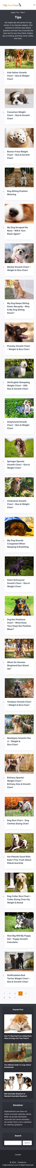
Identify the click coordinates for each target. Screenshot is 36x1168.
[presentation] (19, 59)
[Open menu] (34, 4)
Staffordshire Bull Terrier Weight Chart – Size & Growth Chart (18, 978)
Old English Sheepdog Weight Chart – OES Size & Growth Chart (18, 385)
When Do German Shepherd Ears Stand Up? (18, 665)
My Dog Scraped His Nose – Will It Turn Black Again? (17, 230)
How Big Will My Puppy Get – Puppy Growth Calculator (19, 938)
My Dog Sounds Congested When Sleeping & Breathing (18, 543)
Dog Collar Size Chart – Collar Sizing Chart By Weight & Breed (19, 899)
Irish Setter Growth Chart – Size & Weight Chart (18, 75)
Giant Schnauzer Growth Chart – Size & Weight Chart (18, 583)
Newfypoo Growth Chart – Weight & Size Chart (19, 741)
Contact (18, 1155)
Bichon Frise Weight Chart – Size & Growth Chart (18, 154)
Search (27, 1143)
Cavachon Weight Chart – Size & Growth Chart (18, 115)
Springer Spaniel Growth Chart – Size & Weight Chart (18, 464)
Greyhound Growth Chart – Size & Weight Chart (18, 425)
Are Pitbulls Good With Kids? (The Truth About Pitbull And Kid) (19, 859)
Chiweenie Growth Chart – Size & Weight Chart (18, 504)
